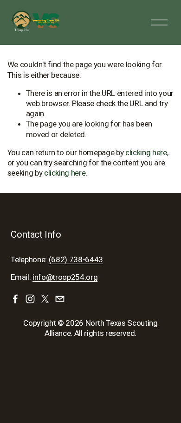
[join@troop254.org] (60, 298)
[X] (45, 298)
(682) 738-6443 (76, 259)
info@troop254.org (64, 277)
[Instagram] (30, 298)
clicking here (146, 152)
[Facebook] (15, 298)
